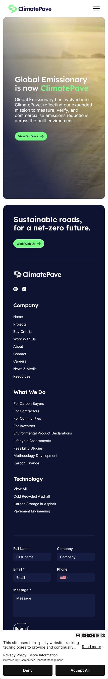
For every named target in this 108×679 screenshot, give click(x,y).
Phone (62, 569)
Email (19, 569)
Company (65, 548)
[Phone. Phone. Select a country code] (65, 577)
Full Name (21, 548)
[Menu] (96, 8)
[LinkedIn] (24, 289)
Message (22, 590)
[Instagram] (15, 289)
